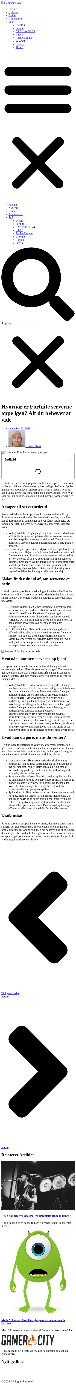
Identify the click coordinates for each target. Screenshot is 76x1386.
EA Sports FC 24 (25, 31)
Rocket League (24, 37)
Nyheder (13, 12)
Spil (10, 21)
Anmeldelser (15, 18)
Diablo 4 (20, 24)
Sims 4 (19, 47)
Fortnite (20, 28)
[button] (38, 126)
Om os (5, 1369)
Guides (12, 15)
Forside (12, 8)
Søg (3, 323)
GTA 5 (19, 34)
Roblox (20, 44)
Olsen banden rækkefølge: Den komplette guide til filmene (36, 1215)
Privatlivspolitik (10, 1372)
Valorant (20, 40)
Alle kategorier (9, 1375)
